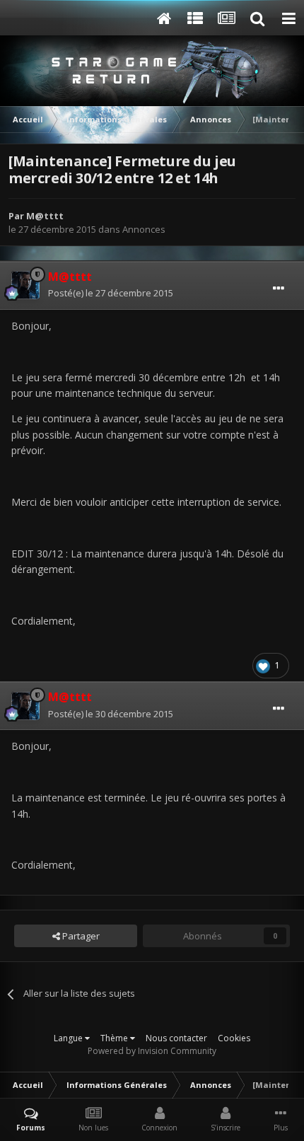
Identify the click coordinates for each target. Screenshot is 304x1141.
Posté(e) (110, 292)
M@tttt (45, 215)
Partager (80, 935)
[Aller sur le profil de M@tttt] (25, 285)
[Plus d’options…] (278, 288)
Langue (69, 1038)
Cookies (234, 1038)
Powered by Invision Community (152, 1051)
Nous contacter (176, 1038)
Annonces (143, 229)
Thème (115, 1038)
